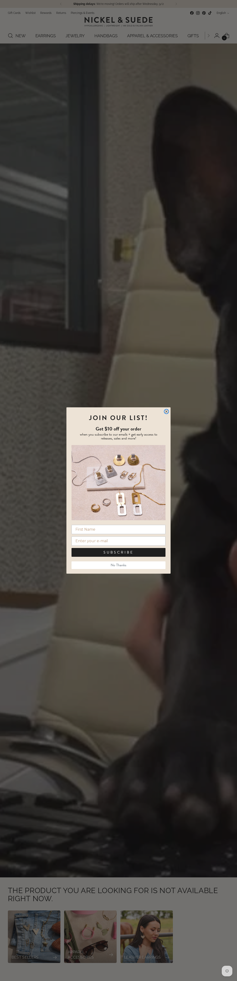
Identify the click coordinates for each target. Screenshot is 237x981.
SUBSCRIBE (118, 552)
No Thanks (118, 565)
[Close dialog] (166, 411)
